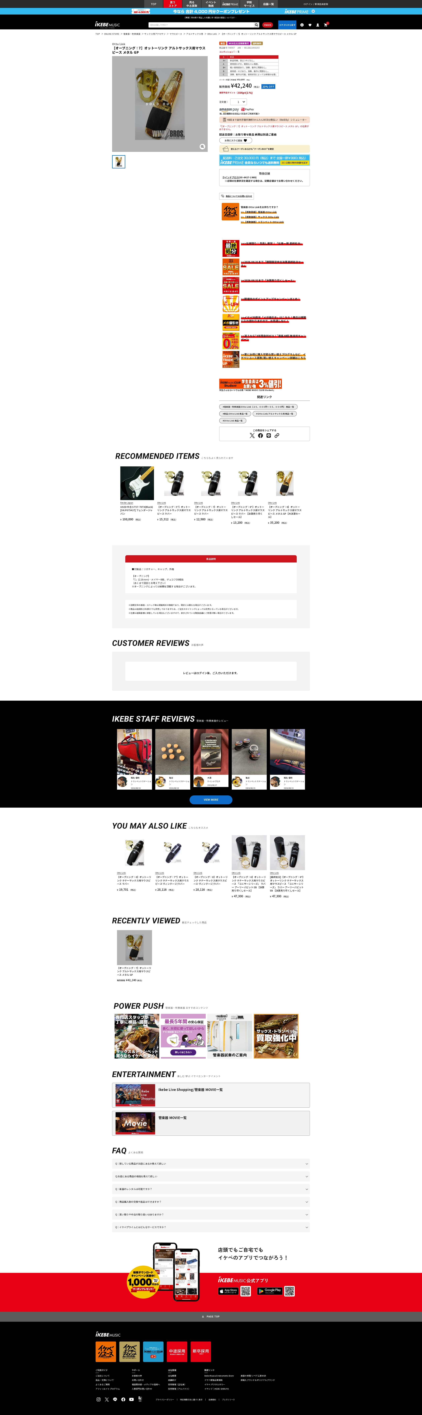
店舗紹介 (172, 1380)
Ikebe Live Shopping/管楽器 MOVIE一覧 (190, 1089)
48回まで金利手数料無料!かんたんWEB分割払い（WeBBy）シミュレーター (267, 119)
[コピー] (276, 435)
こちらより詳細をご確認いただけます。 (167, 1232)
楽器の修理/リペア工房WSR (253, 1376)
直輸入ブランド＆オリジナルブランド (258, 1380)
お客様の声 (137, 1376)
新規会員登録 (321, 4)
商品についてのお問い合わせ (239, 196)
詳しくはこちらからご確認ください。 (268, 1206)
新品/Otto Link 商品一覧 (236, 413)
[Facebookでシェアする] (260, 435)
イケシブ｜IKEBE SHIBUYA (216, 1389)
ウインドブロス (230, 177)
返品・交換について (105, 1380)
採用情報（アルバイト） (179, 1389)
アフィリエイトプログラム (108, 1389)
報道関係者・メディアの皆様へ (146, 1384)
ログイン (308, 4)
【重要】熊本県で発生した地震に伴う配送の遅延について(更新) (211, 17)
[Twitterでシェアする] (252, 435)
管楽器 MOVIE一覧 (172, 1117)
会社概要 (172, 1376)
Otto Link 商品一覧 (233, 420)
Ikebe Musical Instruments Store (219, 1376)
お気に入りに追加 (233, 140)
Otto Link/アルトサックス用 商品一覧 (275, 413)
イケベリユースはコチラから (158, 1219)
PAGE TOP (213, 1316)
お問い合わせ (138, 1380)
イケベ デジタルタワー (214, 1384)
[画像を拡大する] (202, 146)
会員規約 (212, 1399)
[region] (211, 956)
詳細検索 (267, 25)
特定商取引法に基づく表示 (191, 1399)
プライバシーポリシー (165, 1399)
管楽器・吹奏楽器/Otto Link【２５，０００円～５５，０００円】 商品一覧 (259, 406)
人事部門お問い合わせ (142, 1389)
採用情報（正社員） (177, 1384)
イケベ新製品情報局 (213, 1380)
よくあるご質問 (103, 1384)
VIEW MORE (211, 799)
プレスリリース (228, 1399)
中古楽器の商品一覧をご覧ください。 (212, 1194)
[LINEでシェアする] (268, 435)
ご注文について (103, 1376)
